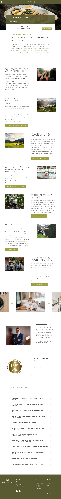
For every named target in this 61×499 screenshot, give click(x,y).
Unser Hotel (38, 482)
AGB (47, 488)
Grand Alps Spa (38, 155)
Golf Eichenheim (39, 486)
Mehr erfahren (48, 21)
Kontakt (48, 482)
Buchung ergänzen (50, 493)
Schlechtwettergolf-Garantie (46, 149)
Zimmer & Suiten (16, 52)
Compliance (49, 491)
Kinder (38, 26)
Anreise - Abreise (24, 26)
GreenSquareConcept (51, 490)
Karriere (48, 483)
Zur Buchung (30, 1)
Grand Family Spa (34, 48)
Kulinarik (38, 485)
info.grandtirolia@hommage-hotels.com (23, 486)
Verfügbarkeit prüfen (47, 28)
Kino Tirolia (21, 50)
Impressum (49, 485)
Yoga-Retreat (53, 208)
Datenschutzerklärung (51, 486)
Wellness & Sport (39, 488)
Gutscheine (38, 490)
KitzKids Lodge (45, 48)
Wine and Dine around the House (41, 273)
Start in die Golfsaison (21, 112)
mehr (37, 491)
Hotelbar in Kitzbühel (44, 275)
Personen (34, 26)
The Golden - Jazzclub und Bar (34, 50)
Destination (12, 26)
